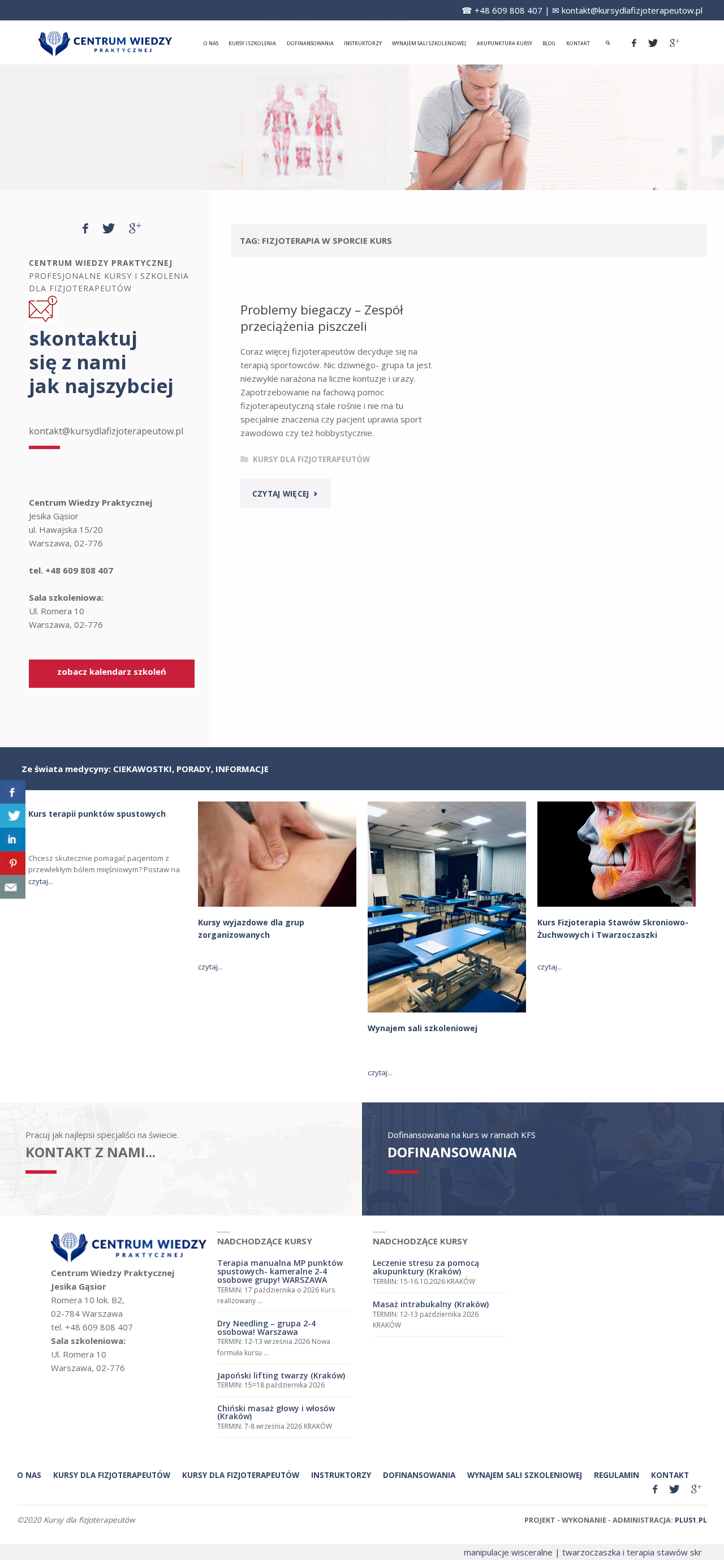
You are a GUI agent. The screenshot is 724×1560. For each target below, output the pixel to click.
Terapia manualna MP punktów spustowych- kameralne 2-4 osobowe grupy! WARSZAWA (280, 1271)
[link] (608, 43)
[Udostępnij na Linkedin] (12, 839)
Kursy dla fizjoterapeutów (311, 459)
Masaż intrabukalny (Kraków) (431, 1304)
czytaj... (40, 881)
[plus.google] (675, 43)
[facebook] (634, 43)
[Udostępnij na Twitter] (12, 816)
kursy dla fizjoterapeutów (111, 1475)
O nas (29, 1475)
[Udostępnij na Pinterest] (12, 863)
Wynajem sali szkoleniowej (422, 1028)
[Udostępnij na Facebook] (12, 792)
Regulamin (616, 1475)
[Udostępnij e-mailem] (12, 887)
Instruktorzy (341, 1475)
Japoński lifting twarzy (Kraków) (281, 1375)
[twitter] (653, 43)
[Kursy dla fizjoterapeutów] (105, 43)
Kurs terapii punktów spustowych (97, 813)
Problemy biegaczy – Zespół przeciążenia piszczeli (321, 318)
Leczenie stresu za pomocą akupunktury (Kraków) (426, 1267)
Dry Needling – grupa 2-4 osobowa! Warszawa (266, 1327)
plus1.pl (691, 1520)
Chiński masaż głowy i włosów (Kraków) (276, 1412)
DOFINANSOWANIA (452, 1152)
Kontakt (670, 1475)
